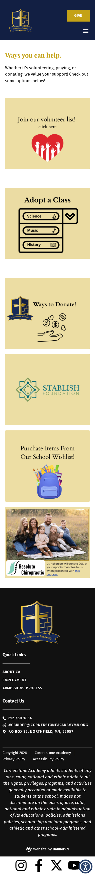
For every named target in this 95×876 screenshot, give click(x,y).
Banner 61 (61, 849)
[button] (86, 31)
